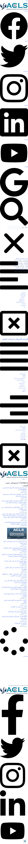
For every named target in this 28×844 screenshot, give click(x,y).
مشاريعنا (23, 292)
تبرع (24, 307)
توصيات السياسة (20, 380)
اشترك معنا (23, 305)
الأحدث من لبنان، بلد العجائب (19, 607)
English (23, 391)
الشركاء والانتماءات (20, 302)
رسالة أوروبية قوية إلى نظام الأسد (17, 611)
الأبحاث (23, 377)
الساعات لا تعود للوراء (21, 623)
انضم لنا (23, 303)
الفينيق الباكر (22, 373)
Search (26, 227)
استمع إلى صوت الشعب (19, 378)
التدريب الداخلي (22, 388)
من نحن (23, 381)
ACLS (27, 0)
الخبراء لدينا (22, 295)
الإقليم (24, 375)
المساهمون (21, 300)
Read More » (24, 491)
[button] (14, 211)
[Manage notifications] (25, 841)
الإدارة (22, 297)
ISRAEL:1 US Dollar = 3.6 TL (22, 258)
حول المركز (22, 294)
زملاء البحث (21, 299)
